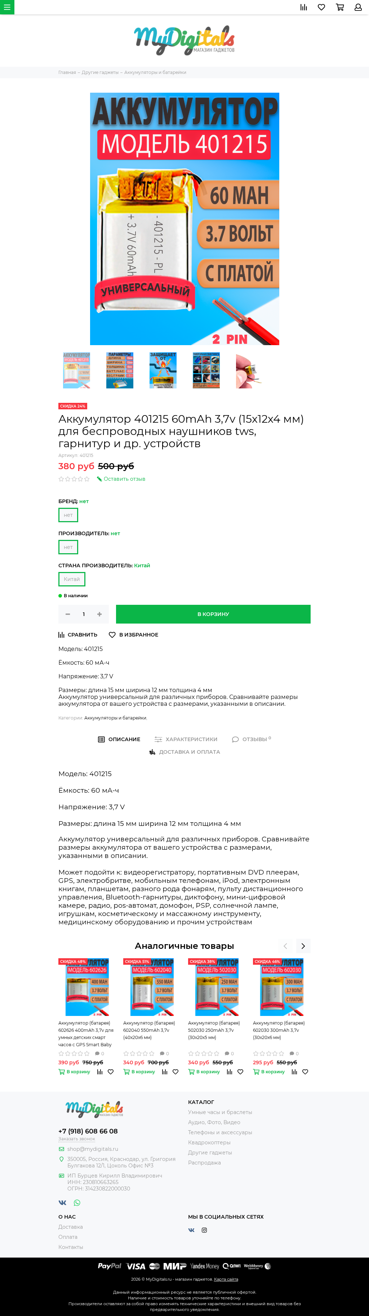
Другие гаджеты (210, 1152)
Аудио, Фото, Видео (214, 1122)
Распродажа (204, 1162)
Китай (72, 579)
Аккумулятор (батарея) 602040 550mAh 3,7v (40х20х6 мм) (149, 1030)
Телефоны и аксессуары (220, 1132)
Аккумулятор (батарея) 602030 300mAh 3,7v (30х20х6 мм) (279, 1030)
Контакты (70, 1247)
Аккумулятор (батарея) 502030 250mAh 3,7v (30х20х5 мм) (214, 1030)
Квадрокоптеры (209, 1142)
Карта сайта (226, 1279)
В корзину (213, 614)
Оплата (67, 1237)
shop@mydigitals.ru (92, 1149)
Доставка (70, 1227)
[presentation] (285, 946)
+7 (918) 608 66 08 (88, 1131)
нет (68, 515)
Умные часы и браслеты (220, 1112)
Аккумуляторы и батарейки (115, 718)
